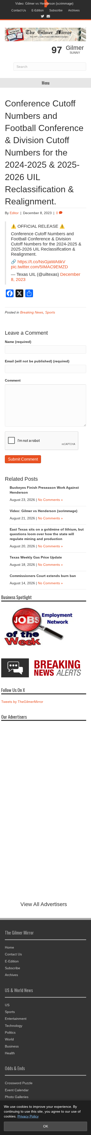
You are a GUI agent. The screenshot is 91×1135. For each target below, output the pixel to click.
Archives (74, 10)
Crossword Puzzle (19, 1083)
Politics (10, 1032)
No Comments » (50, 500)
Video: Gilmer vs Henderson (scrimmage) (44, 3)
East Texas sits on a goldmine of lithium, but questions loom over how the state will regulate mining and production (47, 534)
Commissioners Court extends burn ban (43, 576)
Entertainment (15, 1019)
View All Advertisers (43, 904)
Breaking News (31, 312)
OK (45, 1126)
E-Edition (38, 10)
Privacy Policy (28, 1116)
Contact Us (18, 10)
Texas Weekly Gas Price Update (36, 557)
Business (12, 1046)
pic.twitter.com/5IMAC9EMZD (39, 266)
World (9, 1039)
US (7, 1005)
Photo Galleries (16, 1097)
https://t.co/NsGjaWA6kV (41, 261)
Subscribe (56, 10)
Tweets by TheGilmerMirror (22, 702)
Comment (13, 380)
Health (10, 1053)
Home (9, 947)
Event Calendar (17, 1090)
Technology (13, 1026)
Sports (50, 312)
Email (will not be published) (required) (37, 361)
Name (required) (18, 342)
